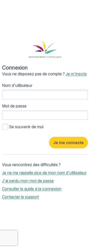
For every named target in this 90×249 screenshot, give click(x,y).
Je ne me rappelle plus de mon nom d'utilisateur (44, 172)
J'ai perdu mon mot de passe (28, 180)
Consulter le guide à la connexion (32, 188)
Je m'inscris (76, 73)
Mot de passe (14, 105)
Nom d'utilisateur (17, 85)
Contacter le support (20, 196)
